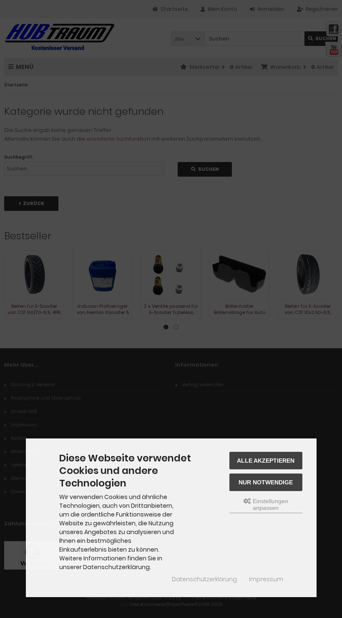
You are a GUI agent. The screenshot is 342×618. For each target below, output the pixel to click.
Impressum (266, 579)
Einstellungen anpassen (269, 504)
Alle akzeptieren (265, 460)
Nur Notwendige (266, 482)
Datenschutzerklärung (204, 579)
